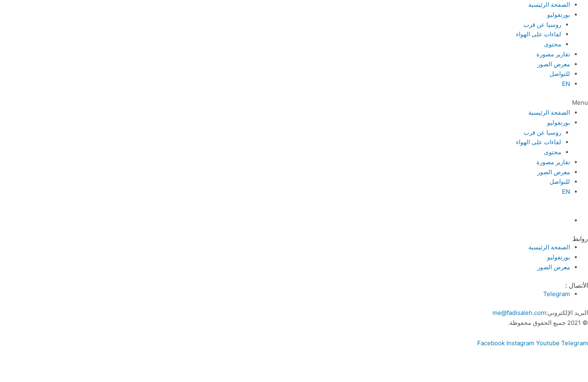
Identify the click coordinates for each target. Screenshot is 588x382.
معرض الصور (553, 64)
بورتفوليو (558, 14)
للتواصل (560, 74)
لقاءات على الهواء (538, 34)
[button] (294, 103)
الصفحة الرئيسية (549, 4)
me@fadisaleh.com (519, 312)
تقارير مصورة (553, 54)
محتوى (552, 44)
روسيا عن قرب (542, 24)
